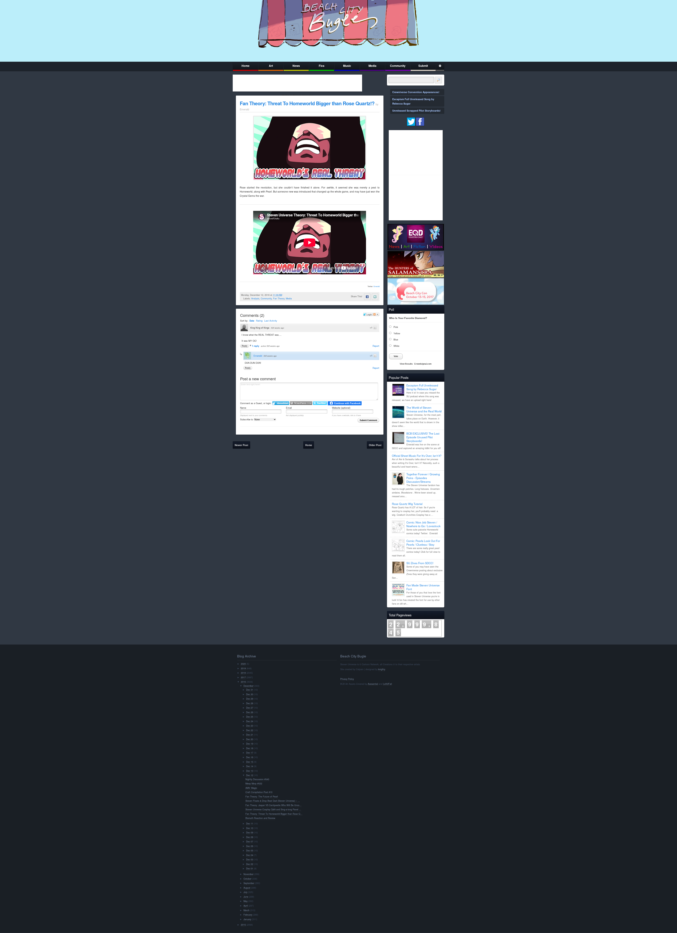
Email (289, 407)
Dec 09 (249, 832)
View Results (406, 364)
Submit (423, 66)
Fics (321, 66)
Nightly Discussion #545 (257, 779)
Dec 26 (249, 712)
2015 (243, 924)
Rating (259, 320)
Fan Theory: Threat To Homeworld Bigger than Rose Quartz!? (307, 103)
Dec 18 (249, 748)
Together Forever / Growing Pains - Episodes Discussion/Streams (423, 477)
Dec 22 (249, 730)
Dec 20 (249, 739)
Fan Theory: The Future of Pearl (261, 796)
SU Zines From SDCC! (419, 563)
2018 (243, 672)
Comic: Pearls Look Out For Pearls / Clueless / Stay (423, 542)
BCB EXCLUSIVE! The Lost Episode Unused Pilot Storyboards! (422, 437)
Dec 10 (249, 828)
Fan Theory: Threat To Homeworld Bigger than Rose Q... (273, 813)
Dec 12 (249, 775)
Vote (396, 356)
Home (245, 66)
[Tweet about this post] (375, 297)
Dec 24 (249, 721)
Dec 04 (249, 855)
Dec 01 (249, 868)
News (296, 66)
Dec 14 (249, 766)
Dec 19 (249, 743)
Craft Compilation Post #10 (258, 792)
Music (347, 66)
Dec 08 (249, 837)
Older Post (375, 445)
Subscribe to (247, 419)
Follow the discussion (376, 314)
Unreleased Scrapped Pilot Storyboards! (416, 110)
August (246, 887)
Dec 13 (249, 770)
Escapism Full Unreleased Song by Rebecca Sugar (422, 387)
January (247, 919)
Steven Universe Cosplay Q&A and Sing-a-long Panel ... (273, 809)
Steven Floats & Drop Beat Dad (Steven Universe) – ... (272, 800)
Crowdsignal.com (423, 364)
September (248, 883)
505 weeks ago (277, 328)
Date (251, 320)
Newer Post (241, 445)
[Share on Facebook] (367, 297)
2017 (243, 677)
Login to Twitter (320, 403)
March (246, 910)
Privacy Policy (347, 679)
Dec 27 (249, 707)
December (248, 685)
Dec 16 (249, 757)
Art (271, 66)
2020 (243, 663)
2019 (243, 668)
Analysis (255, 298)
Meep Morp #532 (253, 783)
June (245, 896)
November (248, 874)
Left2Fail (387, 683)
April (245, 905)
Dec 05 (249, 850)
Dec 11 (249, 823)
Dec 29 (249, 698)
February (247, 914)
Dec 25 (249, 716)
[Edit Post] (285, 295)
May (245, 901)
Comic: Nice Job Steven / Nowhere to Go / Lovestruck (423, 524)
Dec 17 (249, 752)
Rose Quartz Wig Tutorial (407, 504)
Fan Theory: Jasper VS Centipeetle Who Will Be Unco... (273, 805)
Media (372, 66)
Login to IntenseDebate (280, 403)
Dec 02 (249, 864)
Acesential (373, 683)
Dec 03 (249, 859)
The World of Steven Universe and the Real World (424, 409)
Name (243, 407)
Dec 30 (249, 694)
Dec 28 (249, 703)
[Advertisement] (297, 83)
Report (376, 345)
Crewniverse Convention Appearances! (415, 92)
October (247, 878)
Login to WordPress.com (301, 403)
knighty (381, 669)
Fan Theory (278, 298)
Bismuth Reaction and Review (260, 818)
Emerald (377, 286)
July (245, 892)
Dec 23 (249, 725)
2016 (243, 681)
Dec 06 (249, 846)
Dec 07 (249, 841)
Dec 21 (249, 734)
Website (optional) (341, 407)
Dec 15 (249, 761)
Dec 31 (249, 689)
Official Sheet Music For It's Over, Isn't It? (416, 456)
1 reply (256, 345)
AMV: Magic (251, 787)
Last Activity (270, 320)
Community (397, 66)
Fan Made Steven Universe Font (423, 587)
